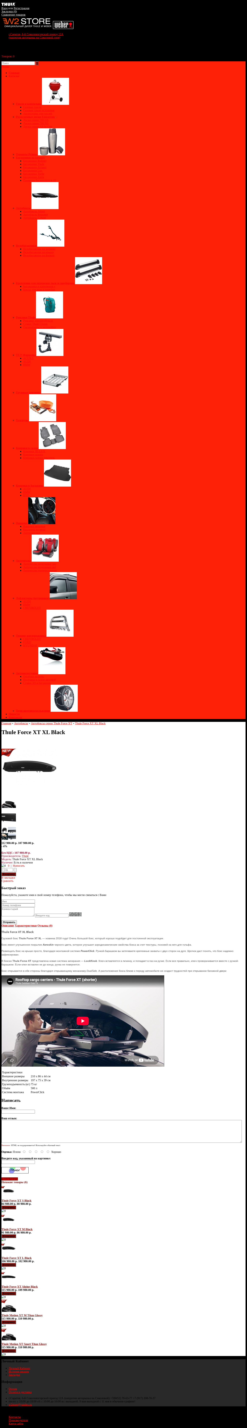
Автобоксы (21, 723)
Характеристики (26, 925)
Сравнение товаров (13, 14)
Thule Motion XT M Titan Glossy (22, 1315)
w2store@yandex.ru (20, 1404)
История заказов (19, 1371)
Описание (7, 925)
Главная (6, 723)
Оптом (13, 1388)
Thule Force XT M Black (17, 1229)
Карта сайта (16, 1423)
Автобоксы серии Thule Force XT (51, 723)
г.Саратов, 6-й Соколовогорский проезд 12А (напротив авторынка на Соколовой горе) (36, 36)
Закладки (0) (9, 11)
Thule (25, 856)
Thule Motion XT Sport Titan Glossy (24, 1344)
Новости (14, 714)
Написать (19, 865)
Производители (18, 1420)
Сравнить (7, 880)
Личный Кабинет (19, 1368)
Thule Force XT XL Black (90, 723)
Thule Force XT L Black (16, 1257)
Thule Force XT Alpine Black (19, 1286)
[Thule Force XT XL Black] (29, 794)
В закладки (8, 877)
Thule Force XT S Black (16, 1200)
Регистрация (21, 8)
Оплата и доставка (20, 1392)
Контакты (15, 717)
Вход (4, 8)
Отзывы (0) (44, 925)
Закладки (14, 1374)
